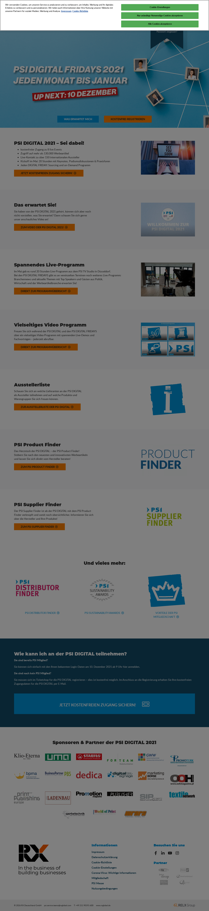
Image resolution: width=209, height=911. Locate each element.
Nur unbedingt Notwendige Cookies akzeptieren (160, 15)
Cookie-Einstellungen (160, 7)
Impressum (66, 11)
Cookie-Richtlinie (80, 11)
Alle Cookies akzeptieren (160, 23)
